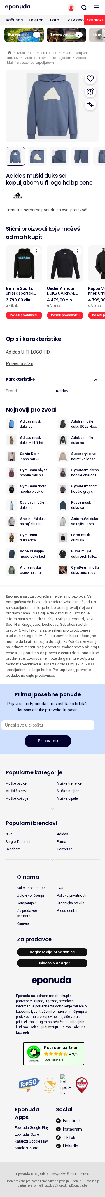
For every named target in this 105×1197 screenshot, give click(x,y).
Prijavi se (48, 741)
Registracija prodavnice (52, 951)
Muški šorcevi (16, 791)
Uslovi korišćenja (30, 896)
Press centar (67, 911)
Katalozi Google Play (31, 1141)
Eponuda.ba (79, 1185)
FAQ (60, 888)
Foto (54, 20)
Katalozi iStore (26, 1148)
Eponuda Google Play (32, 1128)
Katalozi (95, 20)
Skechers (13, 849)
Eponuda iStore (27, 1134)
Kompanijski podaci (26, 903)
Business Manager (52, 962)
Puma (61, 842)
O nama (28, 877)
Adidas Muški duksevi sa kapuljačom (47, 60)
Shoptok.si (48, 1185)
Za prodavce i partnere (28, 913)
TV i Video (74, 20)
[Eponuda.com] (26, 7)
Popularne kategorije (34, 772)
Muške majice (68, 791)
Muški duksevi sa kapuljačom (47, 57)
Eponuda (10, 52)
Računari (14, 20)
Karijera (23, 923)
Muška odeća (46, 52)
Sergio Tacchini (18, 842)
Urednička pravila (70, 903)
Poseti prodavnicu (24, 315)
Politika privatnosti (71, 896)
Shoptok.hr (63, 1185)
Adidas (62, 391)
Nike (9, 834)
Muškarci (24, 52)
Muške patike (16, 783)
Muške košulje (17, 798)
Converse (64, 849)
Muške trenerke (69, 783)
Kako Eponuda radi (32, 888)
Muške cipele (67, 798)
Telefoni (36, 20)
